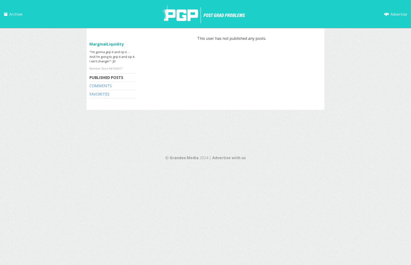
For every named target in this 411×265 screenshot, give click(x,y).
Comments (100, 85)
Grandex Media (184, 157)
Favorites (99, 94)
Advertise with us (229, 157)
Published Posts (106, 77)
